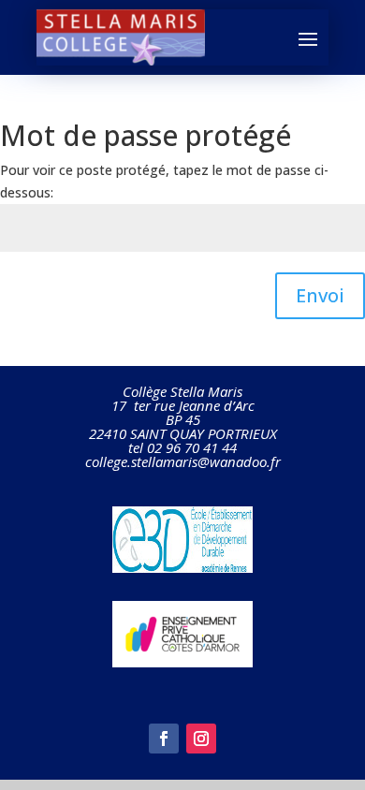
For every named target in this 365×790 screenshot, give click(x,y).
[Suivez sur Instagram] (201, 738)
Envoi (320, 295)
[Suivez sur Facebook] (164, 738)
